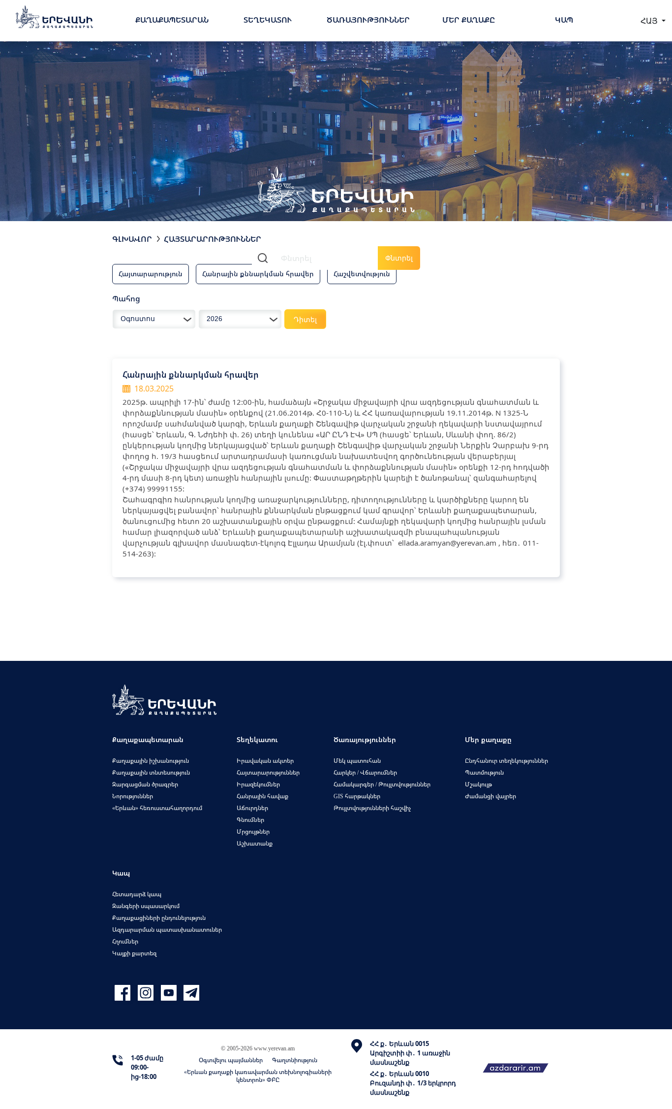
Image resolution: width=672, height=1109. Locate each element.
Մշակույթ (478, 784)
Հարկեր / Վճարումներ (365, 772)
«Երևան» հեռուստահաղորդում (157, 808)
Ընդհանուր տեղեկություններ (506, 760)
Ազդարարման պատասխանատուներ (167, 929)
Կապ (564, 19)
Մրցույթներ (253, 831)
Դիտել (305, 319)
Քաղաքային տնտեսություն (151, 772)
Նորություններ (132, 796)
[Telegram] (190, 993)
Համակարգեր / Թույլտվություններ (382, 784)
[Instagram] (146, 993)
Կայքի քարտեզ (134, 953)
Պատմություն (484, 772)
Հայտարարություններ (212, 238)
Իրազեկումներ (258, 784)
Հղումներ (125, 941)
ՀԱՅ (650, 20)
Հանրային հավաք (262, 796)
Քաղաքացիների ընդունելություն (159, 917)
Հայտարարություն (151, 273)
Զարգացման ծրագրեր (145, 784)
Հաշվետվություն (362, 273)
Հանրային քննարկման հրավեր (258, 273)
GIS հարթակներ (357, 796)
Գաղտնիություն (294, 1060)
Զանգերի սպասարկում (146, 906)
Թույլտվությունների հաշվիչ (372, 808)
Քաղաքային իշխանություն (150, 760)
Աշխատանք (255, 843)
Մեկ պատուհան (357, 760)
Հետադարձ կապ (136, 894)
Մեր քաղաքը (468, 19)
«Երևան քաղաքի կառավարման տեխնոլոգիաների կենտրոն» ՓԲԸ (258, 1076)
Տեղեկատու (268, 19)
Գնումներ (250, 819)
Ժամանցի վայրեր (490, 796)
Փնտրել (399, 257)
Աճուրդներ (252, 808)
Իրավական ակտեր (265, 760)
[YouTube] (170, 993)
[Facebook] (123, 993)
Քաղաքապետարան (172, 19)
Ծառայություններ (368, 19)
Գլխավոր (132, 238)
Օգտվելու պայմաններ (231, 1060)
